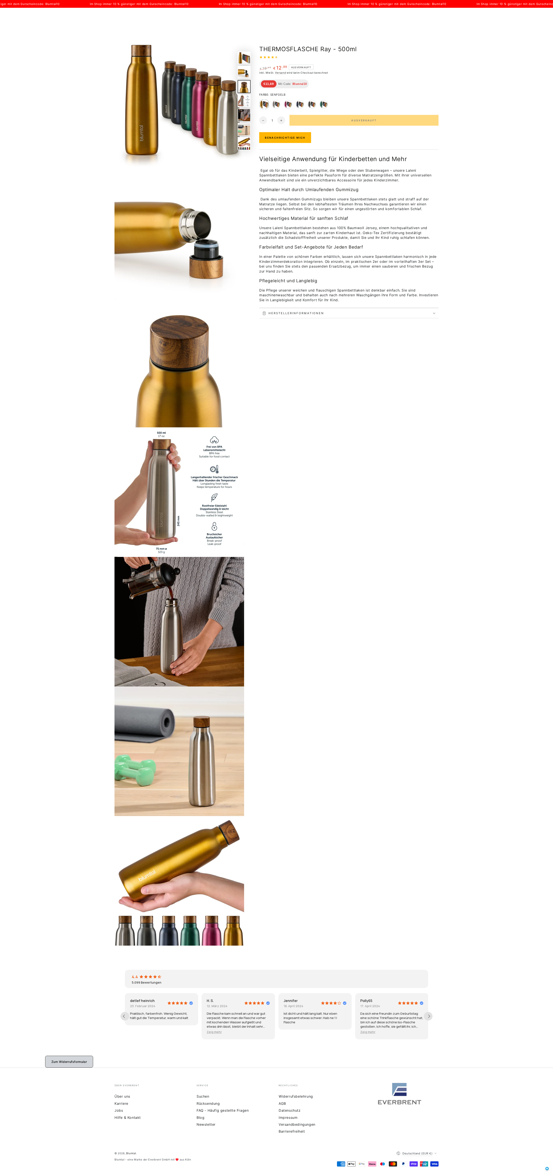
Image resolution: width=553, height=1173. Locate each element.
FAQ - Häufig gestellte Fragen (223, 1110)
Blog (200, 1117)
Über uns (122, 1096)
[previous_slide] (125, 1016)
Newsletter (206, 1124)
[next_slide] (428, 1016)
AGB (282, 1103)
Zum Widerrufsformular (69, 1062)
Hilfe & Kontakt (127, 1117)
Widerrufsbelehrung (296, 1096)
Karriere (121, 1103)
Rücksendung (208, 1103)
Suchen (203, 1096)
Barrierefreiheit (292, 1131)
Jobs (118, 1110)
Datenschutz (290, 1110)
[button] (140, 1032)
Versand (280, 73)
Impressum (288, 1117)
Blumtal (131, 1153)
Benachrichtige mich (285, 137)
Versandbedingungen (297, 1124)
